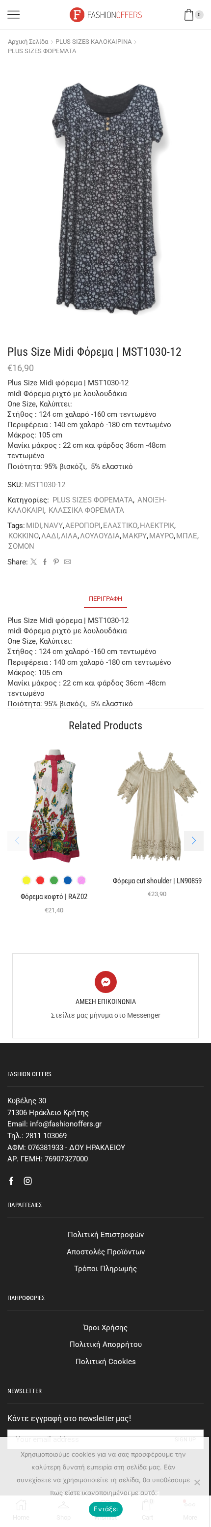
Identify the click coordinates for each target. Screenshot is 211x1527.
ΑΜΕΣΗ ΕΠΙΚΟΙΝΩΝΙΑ (106, 1001)
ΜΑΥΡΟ (161, 535)
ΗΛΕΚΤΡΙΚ (157, 525)
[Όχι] (197, 1482)
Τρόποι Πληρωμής (105, 1268)
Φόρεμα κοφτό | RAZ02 (54, 896)
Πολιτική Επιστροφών (106, 1234)
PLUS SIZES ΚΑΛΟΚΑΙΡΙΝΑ (93, 41)
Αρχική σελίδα (28, 41)
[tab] (105, 599)
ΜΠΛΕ (186, 535)
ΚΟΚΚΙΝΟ (23, 535)
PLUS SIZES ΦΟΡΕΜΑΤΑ (42, 51)
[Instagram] (28, 1181)
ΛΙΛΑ (69, 535)
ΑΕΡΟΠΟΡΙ (83, 525)
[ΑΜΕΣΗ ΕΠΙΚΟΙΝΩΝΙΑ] (106, 982)
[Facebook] (45, 562)
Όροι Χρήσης (105, 1327)
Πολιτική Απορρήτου (106, 1344)
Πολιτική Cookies (106, 1361)
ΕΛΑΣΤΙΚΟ (120, 525)
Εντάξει (106, 1509)
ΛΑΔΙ (49, 535)
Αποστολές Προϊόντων (106, 1251)
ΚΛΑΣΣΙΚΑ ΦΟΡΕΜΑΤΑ (86, 510)
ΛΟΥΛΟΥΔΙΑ (100, 535)
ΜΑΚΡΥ (134, 535)
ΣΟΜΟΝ (21, 546)
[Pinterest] (56, 562)
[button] (194, 841)
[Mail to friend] (66, 562)
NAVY (53, 525)
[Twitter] (33, 562)
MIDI (33, 525)
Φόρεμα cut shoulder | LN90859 (157, 880)
